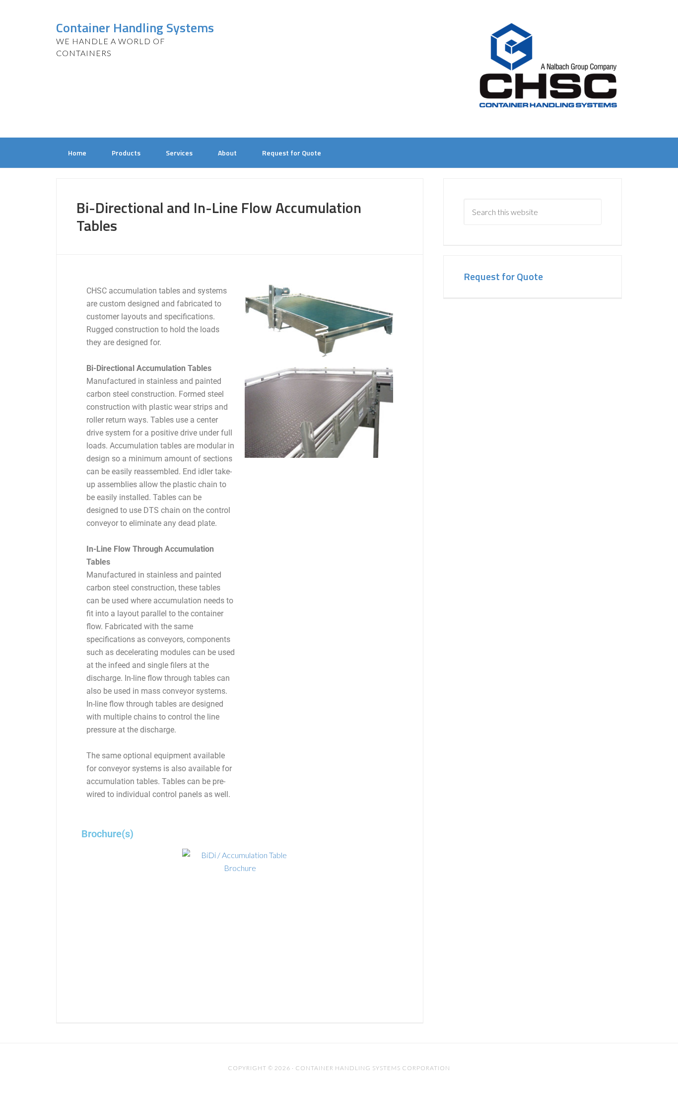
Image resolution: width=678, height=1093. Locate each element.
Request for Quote (503, 276)
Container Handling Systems (135, 27)
